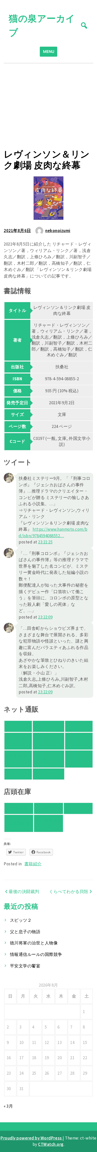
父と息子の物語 (25, 931)
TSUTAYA (48, 773)
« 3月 (8, 1106)
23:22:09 (45, 617)
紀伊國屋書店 (19, 808)
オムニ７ (79, 726)
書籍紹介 (33, 864)
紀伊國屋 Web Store (18, 759)
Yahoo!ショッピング (18, 741)
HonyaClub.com (49, 759)
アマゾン (18, 726)
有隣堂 (48, 808)
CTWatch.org (51, 1144)
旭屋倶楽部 (19, 823)
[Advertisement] (48, 106)
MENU (48, 51)
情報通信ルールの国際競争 (36, 954)
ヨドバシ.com (79, 741)
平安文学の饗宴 (25, 966)
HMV (18, 773)
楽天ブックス (48, 726)
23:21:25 (45, 542)
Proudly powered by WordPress (31, 1138)
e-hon (79, 759)
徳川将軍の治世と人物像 (34, 943)
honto (48, 741)
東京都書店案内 (48, 823)
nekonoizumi (57, 230)
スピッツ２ (21, 920)
